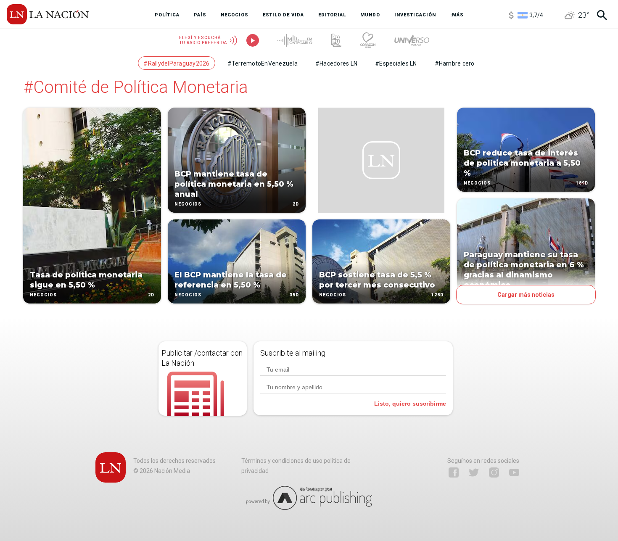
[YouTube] (514, 472)
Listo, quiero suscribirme (410, 403)
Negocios (43, 295)
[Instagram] (494, 472)
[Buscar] (602, 15)
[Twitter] (474, 472)
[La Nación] (48, 14)
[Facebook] (453, 472)
